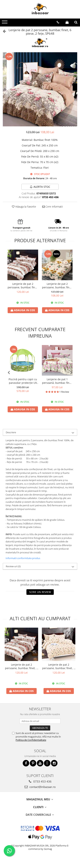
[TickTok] (47, 763)
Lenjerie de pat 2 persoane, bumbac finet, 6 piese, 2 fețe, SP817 (57, 285)
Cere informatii (54, 206)
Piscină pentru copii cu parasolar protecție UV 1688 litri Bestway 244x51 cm (23, 381)
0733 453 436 (42, 781)
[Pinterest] (33, 763)
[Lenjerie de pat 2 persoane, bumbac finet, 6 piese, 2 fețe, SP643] (22, 265)
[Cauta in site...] (76, 22)
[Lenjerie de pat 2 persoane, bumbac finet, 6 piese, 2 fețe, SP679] (58, 644)
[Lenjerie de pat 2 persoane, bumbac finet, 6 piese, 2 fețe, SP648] (40, 89)
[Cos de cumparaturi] (67, 22)
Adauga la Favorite (25, 206)
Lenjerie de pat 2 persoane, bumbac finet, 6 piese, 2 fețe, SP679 (58, 666)
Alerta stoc (41, 186)
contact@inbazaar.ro (42, 787)
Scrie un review (40, 592)
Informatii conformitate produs (23, 558)
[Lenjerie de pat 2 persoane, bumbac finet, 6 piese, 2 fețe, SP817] (57, 265)
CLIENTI (38, 807)
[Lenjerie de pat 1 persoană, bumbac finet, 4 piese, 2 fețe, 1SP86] (57, 360)
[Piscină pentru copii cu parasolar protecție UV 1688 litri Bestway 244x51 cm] (22, 360)
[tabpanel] (40, 89)
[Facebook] (26, 763)
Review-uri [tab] (13, 566)
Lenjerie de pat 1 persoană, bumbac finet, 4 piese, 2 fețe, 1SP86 (57, 381)
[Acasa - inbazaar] (40, 9)
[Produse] (5, 23)
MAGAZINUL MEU (38, 799)
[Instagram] (54, 763)
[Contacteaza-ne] (58, 22)
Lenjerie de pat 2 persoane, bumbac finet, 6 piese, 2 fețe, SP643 (23, 285)
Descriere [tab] (11, 432)
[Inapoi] (3, 31)
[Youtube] (40, 763)
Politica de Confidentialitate (31, 740)
